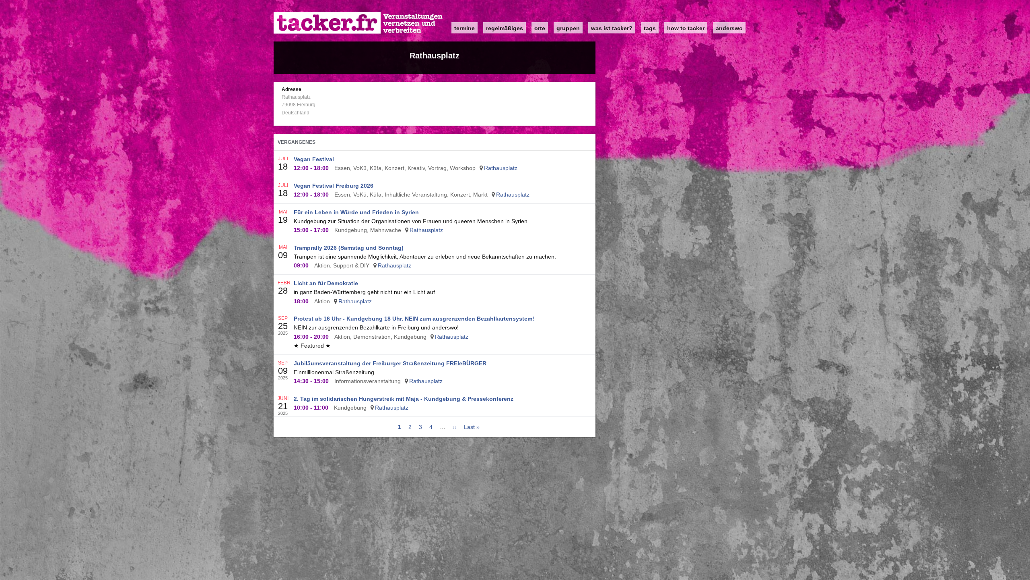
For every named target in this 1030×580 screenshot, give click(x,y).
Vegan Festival (314, 159)
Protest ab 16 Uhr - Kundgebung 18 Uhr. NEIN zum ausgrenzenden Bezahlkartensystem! (414, 318)
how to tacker (686, 28)
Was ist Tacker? (611, 28)
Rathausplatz (500, 168)
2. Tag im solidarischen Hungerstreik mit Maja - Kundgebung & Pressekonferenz (403, 399)
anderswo (729, 28)
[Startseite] (358, 23)
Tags (650, 28)
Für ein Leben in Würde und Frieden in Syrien (356, 212)
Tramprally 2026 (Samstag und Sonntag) (349, 247)
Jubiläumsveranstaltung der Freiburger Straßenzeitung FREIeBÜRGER (390, 363)
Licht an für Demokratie (326, 283)
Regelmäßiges (504, 28)
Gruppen (568, 28)
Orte (539, 28)
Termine (464, 28)
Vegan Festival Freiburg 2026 (333, 185)
